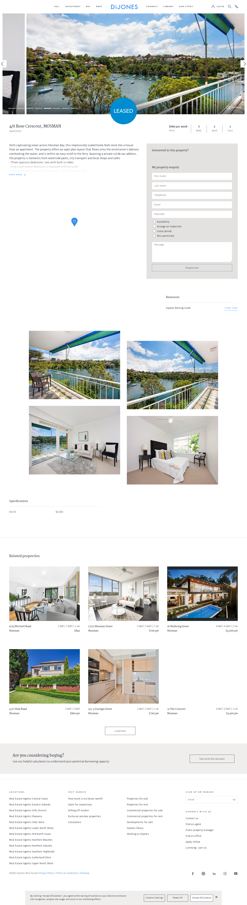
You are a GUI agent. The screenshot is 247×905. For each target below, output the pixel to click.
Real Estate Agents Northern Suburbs (30, 846)
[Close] (216, 897)
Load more (120, 730)
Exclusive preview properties (84, 816)
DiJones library (135, 828)
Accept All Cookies (201, 898)
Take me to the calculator (212, 758)
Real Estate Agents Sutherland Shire (30, 858)
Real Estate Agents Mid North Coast (30, 834)
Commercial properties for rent (145, 816)
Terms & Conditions (67, 873)
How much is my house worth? (85, 799)
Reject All (177, 898)
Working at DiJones (138, 834)
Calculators (74, 822)
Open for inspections (80, 805)
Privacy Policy (46, 873)
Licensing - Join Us (196, 848)
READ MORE (15, 175)
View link (231, 308)
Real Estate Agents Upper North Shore (31, 863)
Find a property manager (200, 830)
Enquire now (192, 267)
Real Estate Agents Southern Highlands (31, 852)
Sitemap (84, 873)
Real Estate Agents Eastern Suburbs (30, 805)
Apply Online (193, 842)
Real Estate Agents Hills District (28, 811)
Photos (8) (236, 107)
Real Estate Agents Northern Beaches (31, 840)
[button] (57, 7)
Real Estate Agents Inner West (27, 822)
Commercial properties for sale (145, 811)
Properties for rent (137, 805)
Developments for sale (140, 822)
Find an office (193, 836)
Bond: (12, 512)
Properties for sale (137, 799)
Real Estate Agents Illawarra (25, 816)
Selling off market (78, 811)
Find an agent (193, 824)
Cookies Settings (154, 898)
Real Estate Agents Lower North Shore (31, 828)
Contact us (192, 818)
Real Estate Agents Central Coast (28, 799)
